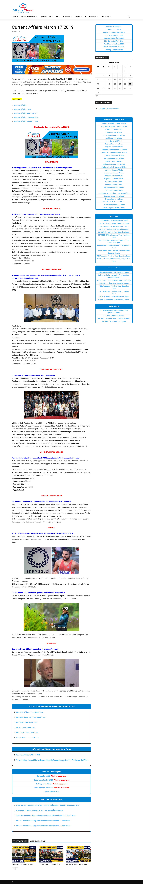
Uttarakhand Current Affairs (114, 205)
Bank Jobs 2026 (51, 776)
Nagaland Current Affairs (113, 179)
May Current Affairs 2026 (113, 41)
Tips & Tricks (90, 17)
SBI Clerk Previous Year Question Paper (114, 223)
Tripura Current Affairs (114, 199)
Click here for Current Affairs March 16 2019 (51, 127)
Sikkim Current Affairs (114, 190)
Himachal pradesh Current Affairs (114, 150)
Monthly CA (46, 17)
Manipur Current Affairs (114, 170)
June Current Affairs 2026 (114, 38)
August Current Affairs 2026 (114, 32)
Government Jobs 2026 (51, 780)
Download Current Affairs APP (28, 755)
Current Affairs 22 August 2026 (22, 864)
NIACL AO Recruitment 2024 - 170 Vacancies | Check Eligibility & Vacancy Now (47, 805)
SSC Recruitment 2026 (51, 788)
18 (103, 84)
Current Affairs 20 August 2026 (76, 864)
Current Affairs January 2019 (26, 121)
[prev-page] (13, 868)
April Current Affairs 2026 (114, 44)
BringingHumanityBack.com (109, 109)
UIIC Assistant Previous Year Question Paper (114, 280)
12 (109, 80)
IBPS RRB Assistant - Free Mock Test (30, 717)
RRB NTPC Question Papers (113, 315)
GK (57, 17)
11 (103, 80)
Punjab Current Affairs (114, 184)
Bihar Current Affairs (114, 132)
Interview (105, 17)
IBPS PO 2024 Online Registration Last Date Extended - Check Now (43, 826)
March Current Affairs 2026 (113, 47)
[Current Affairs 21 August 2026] (51, 854)
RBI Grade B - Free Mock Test (27, 738)
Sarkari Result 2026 (52, 792)
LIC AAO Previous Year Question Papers (114, 272)
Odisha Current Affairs (114, 181)
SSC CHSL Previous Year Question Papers (114, 318)
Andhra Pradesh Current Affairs (114, 124)
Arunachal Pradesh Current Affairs (114, 126)
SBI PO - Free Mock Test (25, 727)
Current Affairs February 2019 (26, 117)
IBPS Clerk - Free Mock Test (27, 733)
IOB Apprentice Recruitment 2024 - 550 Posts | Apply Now (39, 810)
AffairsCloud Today (113, 29)
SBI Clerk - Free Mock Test (26, 722)
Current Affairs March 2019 (25, 113)
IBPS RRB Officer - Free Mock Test (29, 712)
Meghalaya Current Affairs (114, 173)
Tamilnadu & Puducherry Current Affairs (113, 193)
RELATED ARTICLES (20, 841)
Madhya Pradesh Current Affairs (113, 167)
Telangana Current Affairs (114, 196)
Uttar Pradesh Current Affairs (113, 202)
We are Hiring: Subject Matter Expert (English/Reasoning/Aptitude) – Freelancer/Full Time (52, 760)
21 (120, 84)
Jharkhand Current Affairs (114, 155)
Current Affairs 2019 (22, 109)
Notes (77, 17)
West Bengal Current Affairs (114, 208)
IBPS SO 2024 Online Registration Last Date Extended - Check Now (43, 821)
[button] (128, 17)
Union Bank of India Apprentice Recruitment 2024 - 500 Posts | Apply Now (46, 815)
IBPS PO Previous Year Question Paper (114, 229)
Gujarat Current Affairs (114, 144)
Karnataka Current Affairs (114, 158)
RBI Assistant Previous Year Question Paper (114, 256)
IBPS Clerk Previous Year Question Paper (114, 232)
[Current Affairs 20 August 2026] (78, 854)
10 (98, 80)
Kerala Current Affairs (113, 161)
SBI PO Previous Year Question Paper (114, 220)
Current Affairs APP (113, 26)
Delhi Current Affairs (114, 138)
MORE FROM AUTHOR (37, 841)
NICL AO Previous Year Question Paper (114, 283)
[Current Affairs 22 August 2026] (24, 854)
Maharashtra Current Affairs (114, 164)
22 (125, 84)
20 (115, 84)
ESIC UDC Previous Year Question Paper (114, 296)
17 (98, 84)
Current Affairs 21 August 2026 (49, 864)
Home (15, 17)
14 (120, 80)
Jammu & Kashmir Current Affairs (114, 152)
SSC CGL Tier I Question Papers (114, 321)
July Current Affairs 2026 (113, 35)
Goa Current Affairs (113, 141)
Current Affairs (28, 17)
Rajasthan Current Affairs (114, 187)
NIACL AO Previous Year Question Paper (113, 299)
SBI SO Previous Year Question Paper (114, 226)
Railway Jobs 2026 (51, 784)
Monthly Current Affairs (114, 50)
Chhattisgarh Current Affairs (114, 135)
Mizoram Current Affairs (113, 176)
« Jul (96, 96)
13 (115, 80)
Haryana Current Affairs (114, 147)
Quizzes (66, 17)
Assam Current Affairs (113, 129)
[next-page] (16, 868)
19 (109, 84)
